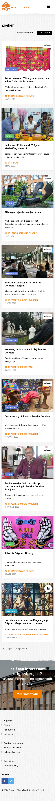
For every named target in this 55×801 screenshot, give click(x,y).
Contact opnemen (13, 743)
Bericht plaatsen (12, 748)
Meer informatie (27, 694)
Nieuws (7, 725)
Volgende (20, 648)
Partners (8, 734)
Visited (40, 790)
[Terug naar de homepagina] (15, 6)
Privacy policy (11, 766)
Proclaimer (9, 761)
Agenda (8, 721)
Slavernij (43, 32)
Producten (9, 730)
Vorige (8, 648)
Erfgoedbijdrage (12, 752)
